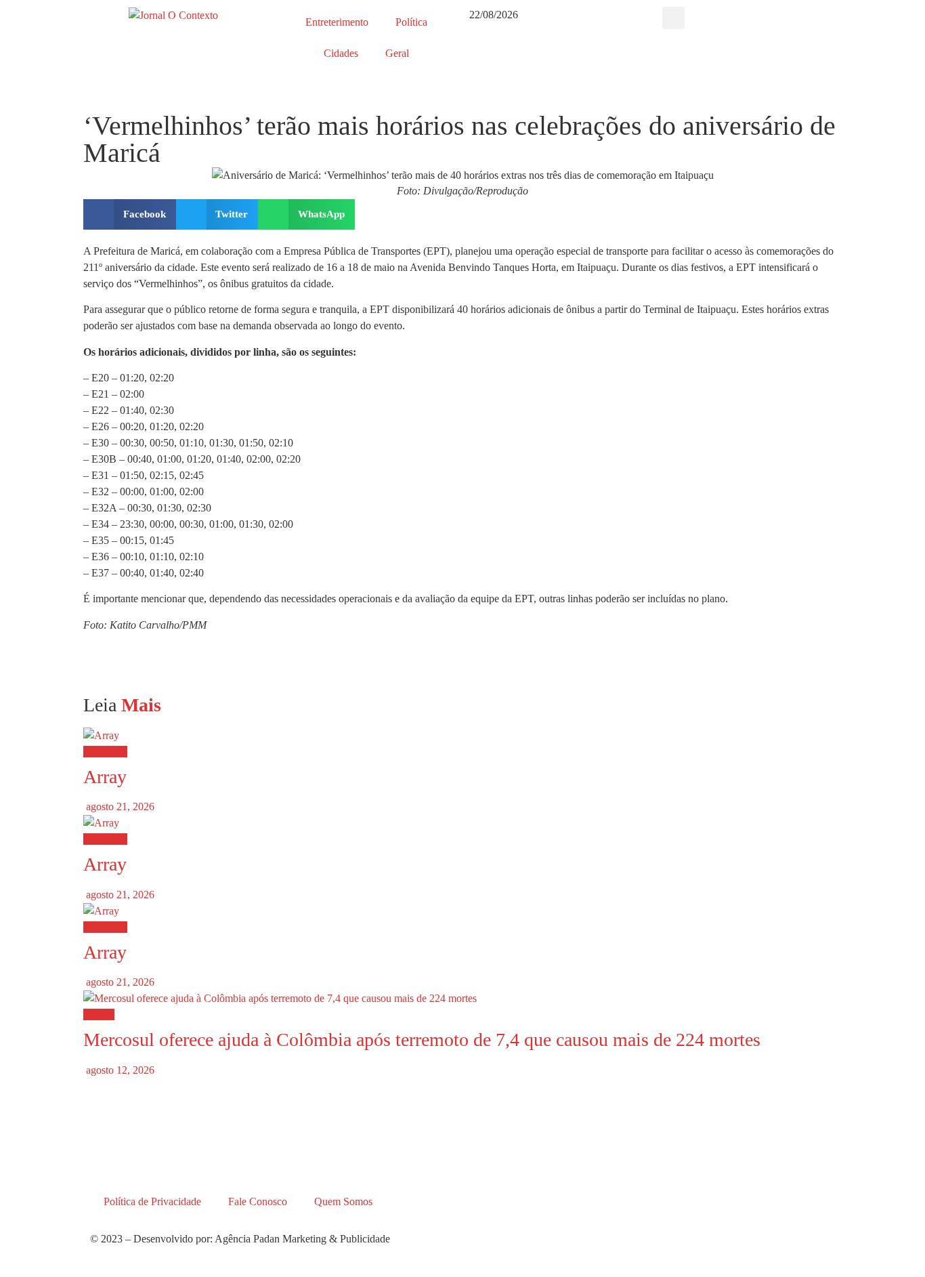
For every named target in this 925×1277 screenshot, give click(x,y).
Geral (397, 53)
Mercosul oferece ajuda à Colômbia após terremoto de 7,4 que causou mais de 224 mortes (421, 1039)
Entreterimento (336, 22)
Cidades (341, 53)
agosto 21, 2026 (118, 806)
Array (105, 776)
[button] (673, 18)
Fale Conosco (257, 1201)
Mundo (98, 1014)
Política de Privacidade (152, 1201)
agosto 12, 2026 (118, 1070)
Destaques (105, 751)
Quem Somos (343, 1201)
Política (411, 22)
